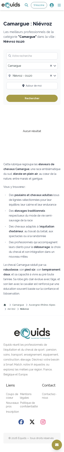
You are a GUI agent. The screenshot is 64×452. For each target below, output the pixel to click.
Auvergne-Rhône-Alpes (42, 305)
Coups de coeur (12, 395)
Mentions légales (26, 395)
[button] (59, 5)
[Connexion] (51, 5)
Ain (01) (11, 309)
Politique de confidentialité (29, 404)
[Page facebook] (21, 422)
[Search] (26, 5)
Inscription (12, 411)
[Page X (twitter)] (32, 422)
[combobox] (32, 65)
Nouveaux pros (12, 404)
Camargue (18, 305)
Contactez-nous (49, 395)
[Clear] (51, 66)
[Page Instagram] (43, 422)
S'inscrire (39, 5)
